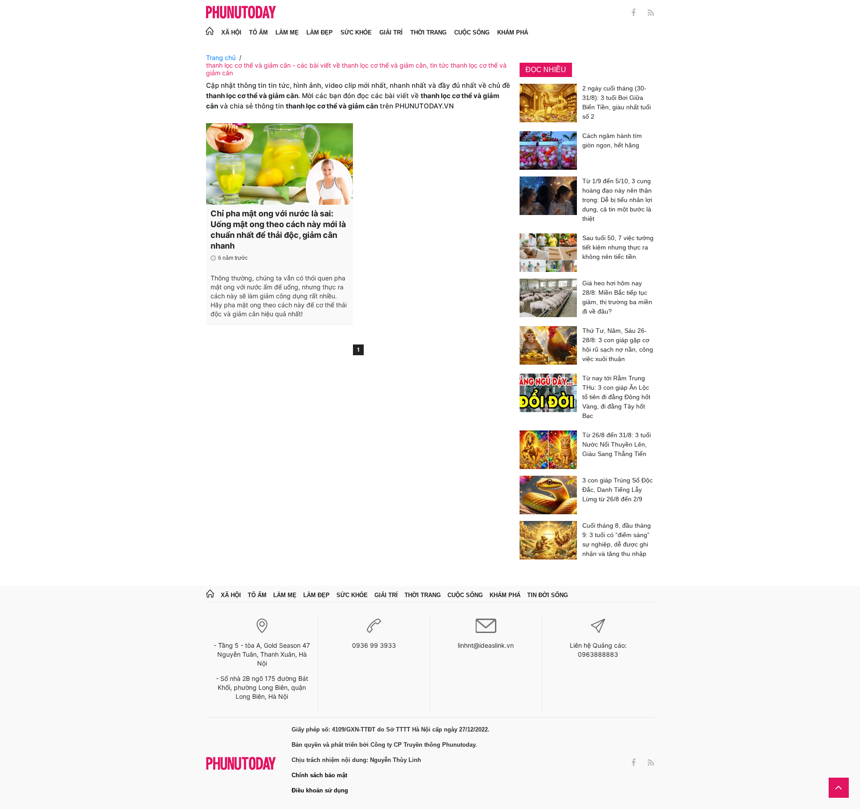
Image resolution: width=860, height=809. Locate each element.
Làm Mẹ (287, 32)
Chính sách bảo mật (319, 775)
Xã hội (231, 32)
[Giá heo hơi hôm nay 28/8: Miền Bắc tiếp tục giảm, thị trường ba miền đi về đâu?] (548, 299)
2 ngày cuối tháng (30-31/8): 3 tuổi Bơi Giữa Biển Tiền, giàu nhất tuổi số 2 (616, 102)
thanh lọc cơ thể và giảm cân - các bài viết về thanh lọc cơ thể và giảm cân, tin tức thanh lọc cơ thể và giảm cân (356, 69)
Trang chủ (221, 57)
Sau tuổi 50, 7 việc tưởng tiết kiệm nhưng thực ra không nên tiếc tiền (618, 247)
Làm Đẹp (319, 32)
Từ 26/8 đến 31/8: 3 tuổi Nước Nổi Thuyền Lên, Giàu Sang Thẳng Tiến (616, 444)
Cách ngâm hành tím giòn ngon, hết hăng (612, 140)
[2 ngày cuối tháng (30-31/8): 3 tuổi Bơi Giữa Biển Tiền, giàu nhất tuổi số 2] (548, 104)
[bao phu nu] (241, 12)
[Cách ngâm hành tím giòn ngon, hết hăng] (548, 150)
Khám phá (512, 32)
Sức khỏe (356, 32)
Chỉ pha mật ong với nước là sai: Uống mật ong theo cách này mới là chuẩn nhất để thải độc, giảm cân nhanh (278, 229)
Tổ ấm (258, 32)
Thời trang (428, 32)
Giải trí (391, 32)
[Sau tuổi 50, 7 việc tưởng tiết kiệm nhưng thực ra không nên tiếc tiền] (548, 252)
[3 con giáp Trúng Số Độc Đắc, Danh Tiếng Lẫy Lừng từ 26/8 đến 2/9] (548, 495)
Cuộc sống (472, 32)
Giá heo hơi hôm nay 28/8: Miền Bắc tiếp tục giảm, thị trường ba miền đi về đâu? (617, 297)
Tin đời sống (547, 595)
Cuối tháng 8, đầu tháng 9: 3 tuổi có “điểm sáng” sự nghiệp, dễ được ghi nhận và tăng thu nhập (616, 539)
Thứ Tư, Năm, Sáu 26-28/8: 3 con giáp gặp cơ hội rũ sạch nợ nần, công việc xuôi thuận (617, 344)
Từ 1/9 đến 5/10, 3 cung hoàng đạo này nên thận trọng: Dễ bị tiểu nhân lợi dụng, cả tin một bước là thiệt (617, 199)
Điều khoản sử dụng (320, 790)
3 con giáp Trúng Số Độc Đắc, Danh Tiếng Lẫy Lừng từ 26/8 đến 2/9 (617, 490)
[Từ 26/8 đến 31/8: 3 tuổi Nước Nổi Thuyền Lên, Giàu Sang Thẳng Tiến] (548, 449)
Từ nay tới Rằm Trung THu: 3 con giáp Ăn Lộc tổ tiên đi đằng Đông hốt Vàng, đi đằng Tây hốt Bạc (616, 396)
